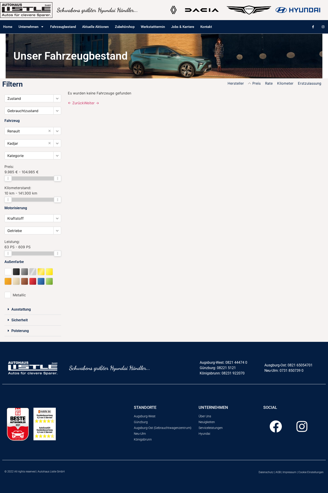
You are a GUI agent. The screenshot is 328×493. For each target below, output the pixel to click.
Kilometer (285, 83)
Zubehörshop (125, 27)
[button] (57, 98)
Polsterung (20, 331)
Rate (269, 83)
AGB (278, 472)
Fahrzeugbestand (63, 27)
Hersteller (236, 83)
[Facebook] (275, 426)
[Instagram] (323, 27)
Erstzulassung (309, 83)
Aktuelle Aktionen (95, 27)
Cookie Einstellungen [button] (311, 472)
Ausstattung (21, 309)
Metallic (19, 295)
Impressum (289, 472)
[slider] (8, 178)
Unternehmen (28, 27)
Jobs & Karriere (182, 27)
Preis (256, 83)
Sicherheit (19, 320)
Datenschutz (266, 472)
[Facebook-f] (313, 27)
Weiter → (91, 103)
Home (7, 27)
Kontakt (206, 27)
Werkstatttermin (153, 27)
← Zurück (76, 103)
